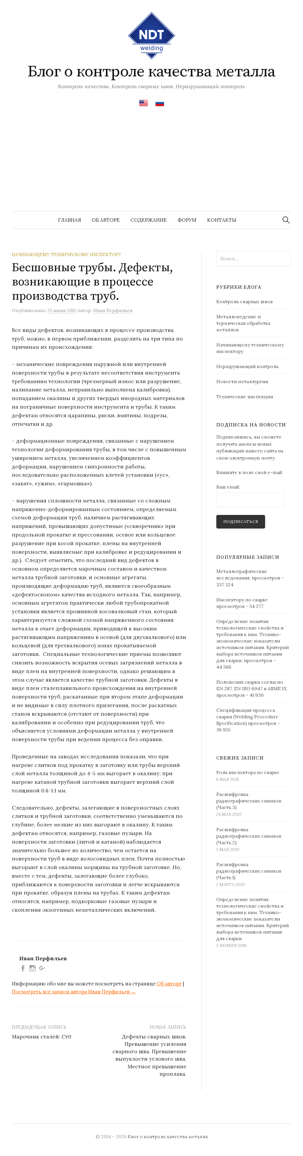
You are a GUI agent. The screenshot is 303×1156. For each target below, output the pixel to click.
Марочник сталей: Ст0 (41, 1036)
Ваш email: (228, 487)
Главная (69, 220)
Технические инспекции (244, 396)
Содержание (148, 220)
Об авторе (106, 220)
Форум (187, 220)
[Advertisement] (151, 166)
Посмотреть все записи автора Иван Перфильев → (74, 991)
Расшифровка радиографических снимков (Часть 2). (248, 835)
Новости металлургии (242, 381)
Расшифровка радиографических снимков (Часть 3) (248, 800)
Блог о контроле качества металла (151, 72)
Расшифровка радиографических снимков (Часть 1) (248, 870)
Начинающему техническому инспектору (66, 254)
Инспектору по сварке (242, 600)
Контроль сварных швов (244, 301)
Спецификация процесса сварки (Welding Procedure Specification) (247, 716)
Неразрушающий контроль (247, 366)
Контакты (221, 220)
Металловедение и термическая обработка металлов (243, 323)
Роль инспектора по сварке (247, 772)
